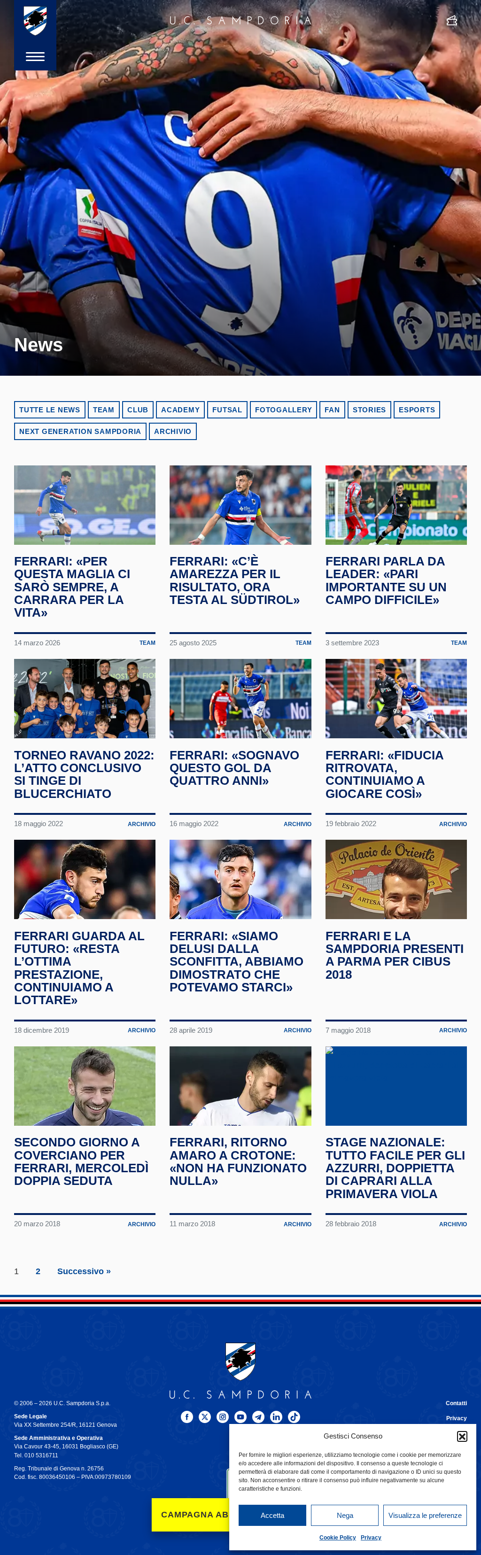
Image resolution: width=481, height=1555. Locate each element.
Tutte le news (49, 410)
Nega (345, 1515)
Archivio (173, 431)
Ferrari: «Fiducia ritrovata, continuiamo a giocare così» (384, 774)
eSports (417, 410)
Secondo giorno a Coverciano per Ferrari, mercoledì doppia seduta (81, 1161)
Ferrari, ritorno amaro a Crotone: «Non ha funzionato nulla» (238, 1161)
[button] (462, 1436)
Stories (369, 410)
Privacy (371, 1537)
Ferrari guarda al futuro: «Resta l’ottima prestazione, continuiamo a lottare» (79, 968)
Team (104, 410)
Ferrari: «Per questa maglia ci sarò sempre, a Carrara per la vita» (72, 586)
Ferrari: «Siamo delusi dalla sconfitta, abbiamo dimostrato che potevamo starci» (236, 961)
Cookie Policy (337, 1537)
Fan (332, 410)
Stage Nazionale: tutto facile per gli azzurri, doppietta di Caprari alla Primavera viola (395, 1167)
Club (137, 410)
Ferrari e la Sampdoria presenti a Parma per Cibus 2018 (395, 955)
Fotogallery (283, 410)
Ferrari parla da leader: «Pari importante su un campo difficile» (386, 580)
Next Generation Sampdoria (80, 431)
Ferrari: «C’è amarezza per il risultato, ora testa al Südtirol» (235, 580)
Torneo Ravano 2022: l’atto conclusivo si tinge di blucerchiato (84, 774)
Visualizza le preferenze (425, 1515)
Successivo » (84, 1271)
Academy (180, 410)
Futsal (227, 410)
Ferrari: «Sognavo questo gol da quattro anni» (234, 768)
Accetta (272, 1515)
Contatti (456, 1403)
